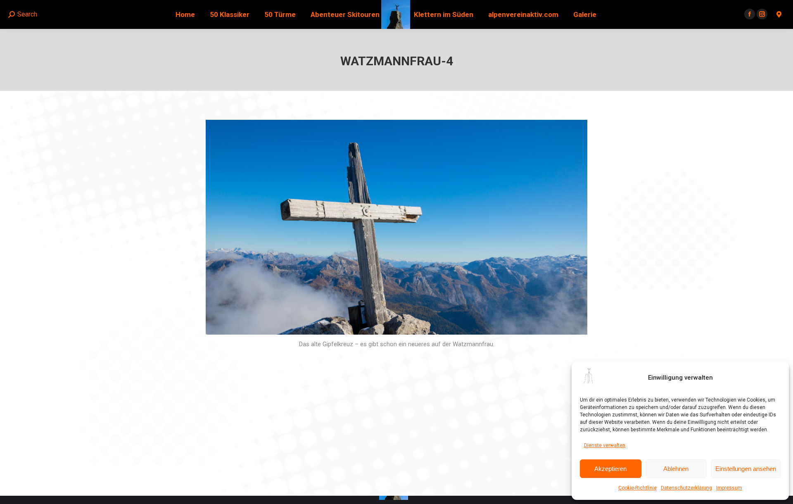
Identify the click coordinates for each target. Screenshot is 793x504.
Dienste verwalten (604, 445)
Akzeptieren (610, 468)
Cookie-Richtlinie (637, 488)
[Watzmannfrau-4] (396, 227)
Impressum (729, 488)
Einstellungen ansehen (745, 468)
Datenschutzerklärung (686, 488)
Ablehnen (676, 468)
